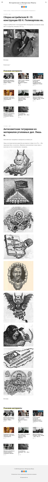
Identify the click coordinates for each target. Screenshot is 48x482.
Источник (6, 60)
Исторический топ (24, 477)
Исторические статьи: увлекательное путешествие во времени (24, 474)
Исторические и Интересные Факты (22, 3)
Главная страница (7, 10)
